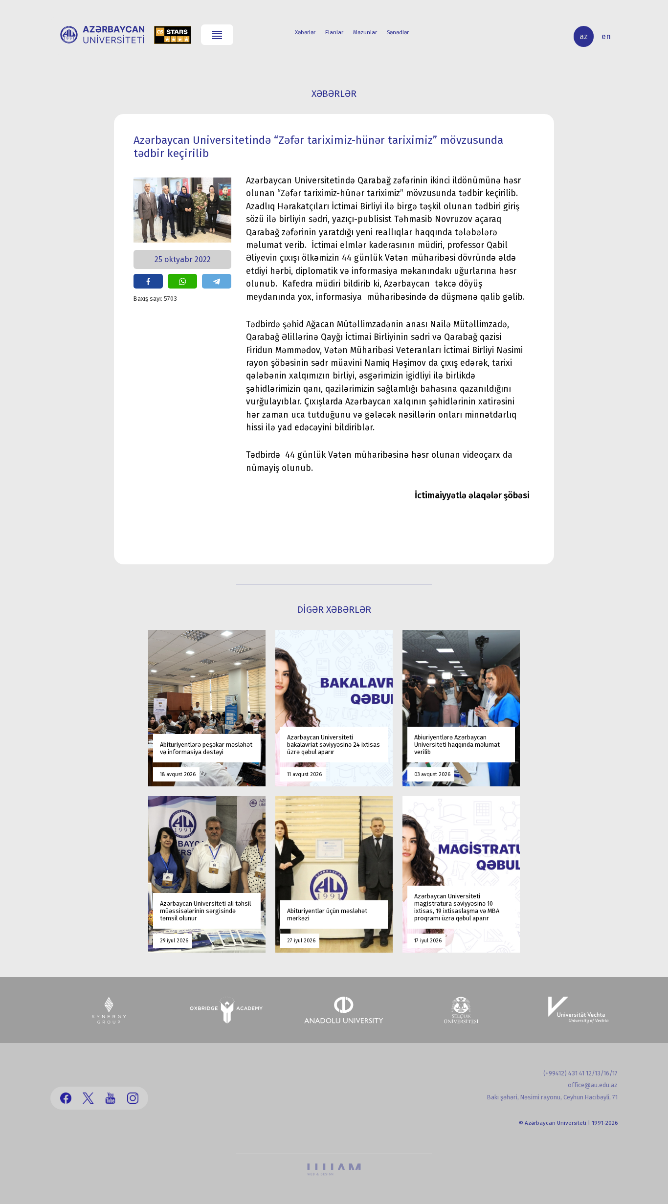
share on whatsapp (182, 281)
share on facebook (148, 281)
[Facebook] (65, 1098)
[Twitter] (88, 1098)
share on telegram (216, 281)
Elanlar (334, 32)
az (583, 36)
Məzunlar (365, 32)
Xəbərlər (305, 32)
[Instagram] (132, 1098)
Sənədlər (398, 32)
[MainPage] (102, 35)
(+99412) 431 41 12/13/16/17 (580, 1073)
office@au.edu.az (593, 1085)
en (606, 36)
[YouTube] (110, 1098)
